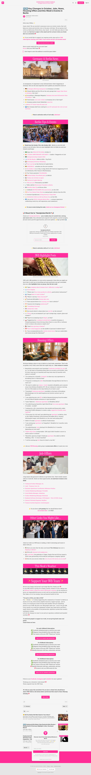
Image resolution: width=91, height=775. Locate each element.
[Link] (21, 213)
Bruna (24, 48)
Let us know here (42, 510)
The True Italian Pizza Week (35, 192)
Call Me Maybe (31, 159)
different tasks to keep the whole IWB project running (40, 590)
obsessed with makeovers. (40, 552)
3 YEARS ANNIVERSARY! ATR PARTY (38, 154)
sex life (50, 311)
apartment (55, 414)
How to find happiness (34, 328)
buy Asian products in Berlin (43, 292)
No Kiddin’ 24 (31, 169)
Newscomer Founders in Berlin (44, 185)
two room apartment (59, 404)
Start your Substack (42, 769)
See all (25, 747)
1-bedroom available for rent (57, 368)
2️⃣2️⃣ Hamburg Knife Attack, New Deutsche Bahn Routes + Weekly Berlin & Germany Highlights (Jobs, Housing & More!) (39, 726)
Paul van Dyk (31, 164)
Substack (39, 772)
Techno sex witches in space (35, 178)
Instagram (40, 679)
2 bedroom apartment (38, 391)
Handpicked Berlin (34, 216)
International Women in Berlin (32, 15)
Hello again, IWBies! (27, 729)
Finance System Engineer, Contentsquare (37, 503)
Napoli (45, 317)
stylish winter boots (49, 331)
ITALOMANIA (43, 173)
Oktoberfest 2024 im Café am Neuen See (38, 197)
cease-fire (49, 102)
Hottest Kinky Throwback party (36, 175)
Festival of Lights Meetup (34, 180)
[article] (45, 718)
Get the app (51, 769)
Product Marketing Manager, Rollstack (36, 495)
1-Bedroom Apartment (41, 401)
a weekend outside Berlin (43, 320)
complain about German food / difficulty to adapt (45, 287)
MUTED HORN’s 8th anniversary (42, 190)
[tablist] (26, 711)
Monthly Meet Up (32, 187)
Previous (28, 706)
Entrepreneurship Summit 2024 (36, 157)
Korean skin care (44, 299)
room (37, 427)
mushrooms (43, 304)
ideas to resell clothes (38, 294)
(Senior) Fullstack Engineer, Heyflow (36, 500)
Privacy (48, 766)
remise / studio (43, 385)
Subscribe (80, 2)
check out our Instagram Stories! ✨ (56, 207)
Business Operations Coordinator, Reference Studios (40, 488)
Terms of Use (51, 754)
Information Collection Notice (45, 755)
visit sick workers (40, 99)
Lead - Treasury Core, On (32, 486)
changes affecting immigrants (37, 89)
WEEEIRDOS (30, 166)
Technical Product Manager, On (34, 483)
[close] (57, 732)
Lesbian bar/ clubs (32, 308)
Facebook (33, 679)
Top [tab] (24, 711)
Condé (29, 554)
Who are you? (31, 182)
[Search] (73, 2)
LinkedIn (48, 679)
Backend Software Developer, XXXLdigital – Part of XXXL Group (43, 498)
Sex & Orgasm (31, 289)
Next (64, 706)
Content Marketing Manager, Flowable (36, 491)
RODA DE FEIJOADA (38, 152)
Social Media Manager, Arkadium (35, 493)
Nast (32, 554)
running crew (45, 301)
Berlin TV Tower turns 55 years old (37, 104)
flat (42, 381)
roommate (44, 376)
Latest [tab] (27, 711)
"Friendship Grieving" (33, 306)
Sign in (87, 2)
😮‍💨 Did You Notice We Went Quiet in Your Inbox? (36, 715)
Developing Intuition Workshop (36, 161)
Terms (52, 766)
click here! (57, 114)
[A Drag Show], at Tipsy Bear (48, 194)
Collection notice (57, 766)
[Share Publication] (76, 2)
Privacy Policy (54, 755)
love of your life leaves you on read (55, 559)
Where (29, 313)
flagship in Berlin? (30, 549)
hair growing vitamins (37, 326)
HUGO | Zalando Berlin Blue (41, 199)
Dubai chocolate (41, 296)
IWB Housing (34, 446)
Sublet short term (31, 431)
